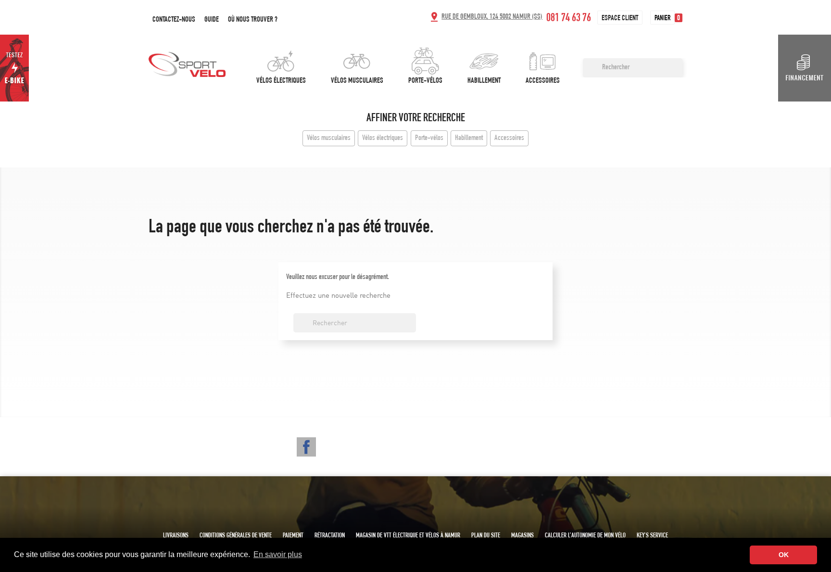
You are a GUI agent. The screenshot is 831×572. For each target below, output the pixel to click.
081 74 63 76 (568, 19)
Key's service (652, 536)
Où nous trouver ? (252, 20)
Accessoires (543, 81)
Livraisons (176, 536)
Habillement (484, 81)
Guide (211, 20)
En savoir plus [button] (277, 554)
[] (678, 74)
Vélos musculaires (357, 81)
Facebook (306, 447)
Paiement (293, 536)
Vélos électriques (281, 81)
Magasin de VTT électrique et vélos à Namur (408, 536)
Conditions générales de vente (236, 536)
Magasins (522, 536)
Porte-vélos (425, 81)
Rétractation (330, 536)
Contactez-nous (173, 20)
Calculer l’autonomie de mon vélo (585, 536)
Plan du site (485, 536)
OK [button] (784, 555)
